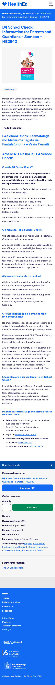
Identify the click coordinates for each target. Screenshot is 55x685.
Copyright (6, 629)
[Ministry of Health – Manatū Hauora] (11, 656)
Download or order (11, 465)
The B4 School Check (25, 434)
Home (5, 13)
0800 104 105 (25, 442)
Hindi (33, 550)
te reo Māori (39, 543)
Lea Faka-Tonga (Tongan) (14, 546)
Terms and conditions (11, 625)
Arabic (40, 550)
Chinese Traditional (37, 546)
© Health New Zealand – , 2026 (21, 676)
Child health (9, 89)
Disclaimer (6, 622)
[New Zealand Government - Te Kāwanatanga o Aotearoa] (15, 669)
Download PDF (27, 487)
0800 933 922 (36, 446)
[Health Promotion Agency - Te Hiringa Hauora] (12, 645)
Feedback (7, 610)
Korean (25, 550)
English (28, 543)
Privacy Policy (8, 618)
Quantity (6, 501)
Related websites (11, 602)
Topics (5, 597)
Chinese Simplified (11, 550)
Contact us (7, 606)
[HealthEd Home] (15, 4)
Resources (15, 13)
